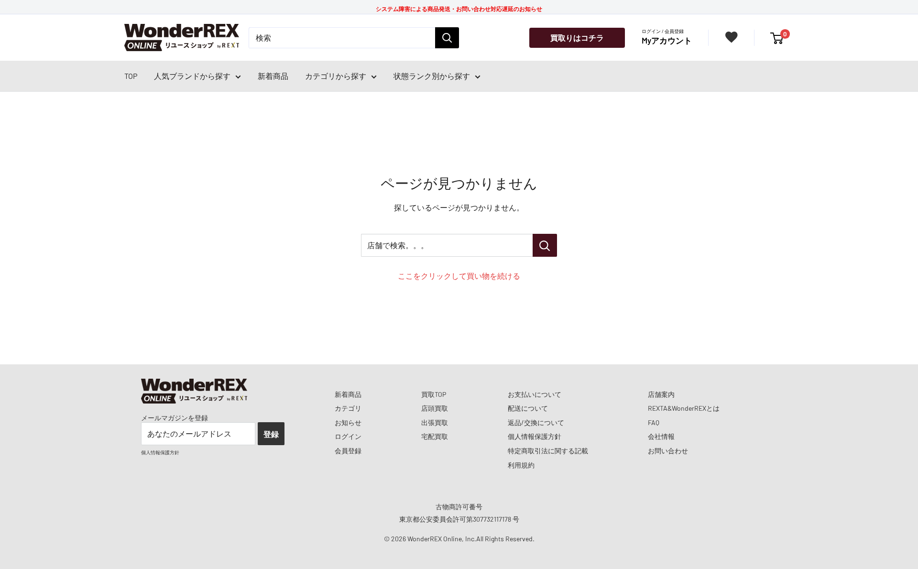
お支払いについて (534, 394)
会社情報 (661, 436)
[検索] (447, 37)
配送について (528, 408)
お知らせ (348, 422)
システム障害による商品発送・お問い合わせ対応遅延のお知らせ (459, 8)
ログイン (348, 436)
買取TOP (433, 394)
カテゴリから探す (335, 75)
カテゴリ (348, 408)
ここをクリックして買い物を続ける (459, 275)
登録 (271, 433)
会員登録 (348, 451)
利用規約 (521, 465)
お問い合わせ (668, 451)
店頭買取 (434, 408)
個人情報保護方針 (534, 436)
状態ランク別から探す (431, 75)
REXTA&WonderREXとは (684, 408)
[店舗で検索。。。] (545, 245)
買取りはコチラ (577, 37)
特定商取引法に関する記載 (548, 451)
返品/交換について (536, 422)
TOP (130, 75)
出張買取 (434, 422)
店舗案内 (661, 394)
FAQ (653, 422)
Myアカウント (667, 40)
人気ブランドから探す (192, 75)
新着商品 (273, 75)
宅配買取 (434, 436)
